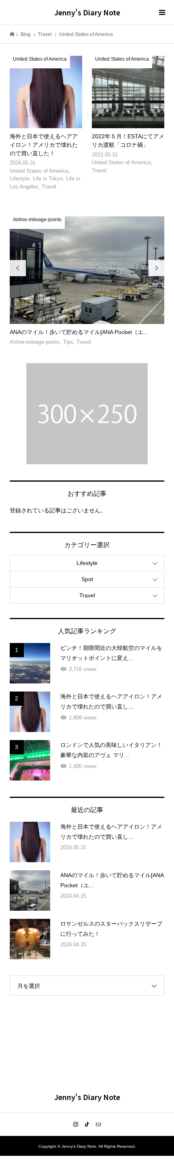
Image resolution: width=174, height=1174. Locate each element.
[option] (87, 281)
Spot (87, 579)
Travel (87, 595)
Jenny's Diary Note (87, 12)
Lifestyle (87, 563)
